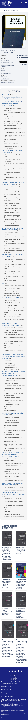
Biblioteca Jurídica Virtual (11, 10)
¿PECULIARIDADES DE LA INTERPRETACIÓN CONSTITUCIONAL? (13, 493)
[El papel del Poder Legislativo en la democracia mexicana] (7, 605)
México (3, 70)
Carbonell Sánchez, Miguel (11, 101)
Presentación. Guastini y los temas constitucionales (12, 98)
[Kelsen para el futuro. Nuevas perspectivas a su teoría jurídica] (21, 545)
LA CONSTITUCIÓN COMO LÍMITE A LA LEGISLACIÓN (13, 151)
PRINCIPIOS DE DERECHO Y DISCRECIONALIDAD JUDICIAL (11, 324)
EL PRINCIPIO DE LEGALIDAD (11, 298)
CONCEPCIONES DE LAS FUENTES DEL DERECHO (12, 256)
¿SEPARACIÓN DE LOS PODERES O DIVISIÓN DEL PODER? (13, 183)
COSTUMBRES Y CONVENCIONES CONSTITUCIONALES (12, 484)
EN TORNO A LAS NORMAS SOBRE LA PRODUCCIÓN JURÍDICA (13, 229)
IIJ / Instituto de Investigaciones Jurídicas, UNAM (7, 62)
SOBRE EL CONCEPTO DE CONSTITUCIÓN (10, 105)
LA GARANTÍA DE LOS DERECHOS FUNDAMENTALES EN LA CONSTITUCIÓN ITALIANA (12, 454)
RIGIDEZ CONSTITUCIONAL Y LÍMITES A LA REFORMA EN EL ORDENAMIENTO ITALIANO (13, 373)
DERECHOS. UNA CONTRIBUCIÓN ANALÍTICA (12, 414)
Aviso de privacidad (8, 696)
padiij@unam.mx (5, 714)
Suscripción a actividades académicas (12, 693)
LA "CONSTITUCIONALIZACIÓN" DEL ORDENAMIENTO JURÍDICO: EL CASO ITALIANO (13, 356)
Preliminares (5, 94)
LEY (3, 283)
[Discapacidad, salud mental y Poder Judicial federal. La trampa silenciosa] (7, 576)
